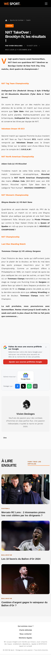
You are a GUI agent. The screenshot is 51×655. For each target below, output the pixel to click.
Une (5, 438)
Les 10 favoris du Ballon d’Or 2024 (20, 559)
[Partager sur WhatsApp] (29, 386)
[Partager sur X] (23, 386)
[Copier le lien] (35, 386)
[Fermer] (46, 347)
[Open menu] (46, 3)
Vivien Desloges (25, 414)
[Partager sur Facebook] (17, 386)
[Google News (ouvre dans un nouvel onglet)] (25, 376)
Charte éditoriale (25, 630)
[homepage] (12, 3)
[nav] (6, 20)
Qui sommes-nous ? (25, 626)
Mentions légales (25, 638)
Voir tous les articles (34, 463)
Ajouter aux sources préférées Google (25, 362)
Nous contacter (26, 634)
